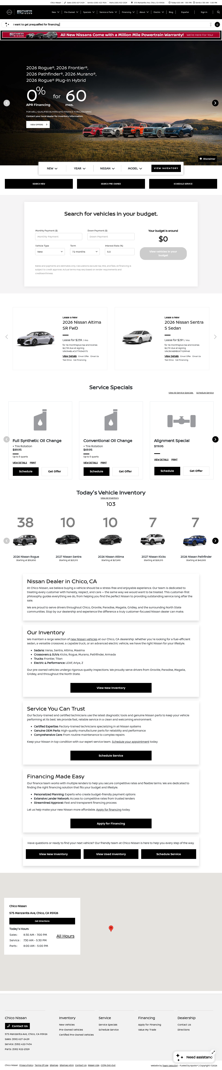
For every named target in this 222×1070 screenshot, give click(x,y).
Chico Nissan (11, 1065)
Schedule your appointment (130, 742)
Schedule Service (205, 392)
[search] (218, 12)
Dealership (187, 1017)
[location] (132, 2)
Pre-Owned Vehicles (71, 1029)
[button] (111, 928)
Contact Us (19, 1026)
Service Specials (108, 1024)
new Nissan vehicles (83, 639)
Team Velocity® (170, 1065)
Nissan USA (93, 1065)
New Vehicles (67, 1024)
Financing (146, 1017)
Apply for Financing (111, 823)
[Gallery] (111, 102)
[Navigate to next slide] (219, 102)
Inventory (67, 1017)
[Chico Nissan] (20, 12)
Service (105, 1017)
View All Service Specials (181, 392)
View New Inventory (111, 688)
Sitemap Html (67, 1065)
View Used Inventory (111, 854)
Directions (184, 1029)
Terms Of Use (41, 1065)
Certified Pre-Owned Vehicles (76, 1034)
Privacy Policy (26, 1065)
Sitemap (54, 1065)
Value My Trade (147, 1029)
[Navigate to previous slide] (2, 102)
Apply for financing (108, 809)
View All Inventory (110, 498)
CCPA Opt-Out (108, 1065)
